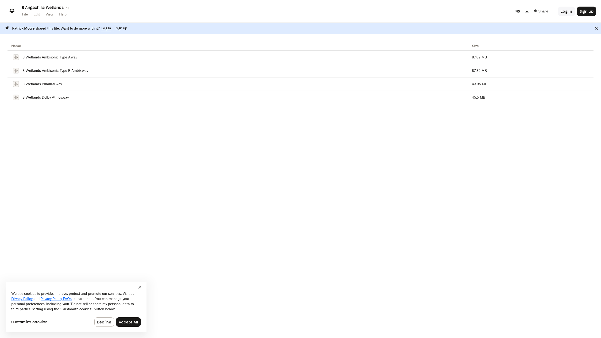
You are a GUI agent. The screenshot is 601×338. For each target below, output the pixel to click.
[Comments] (517, 11)
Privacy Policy (22, 299)
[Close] (596, 28)
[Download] (527, 11)
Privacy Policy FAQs (56, 299)
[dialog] (76, 307)
